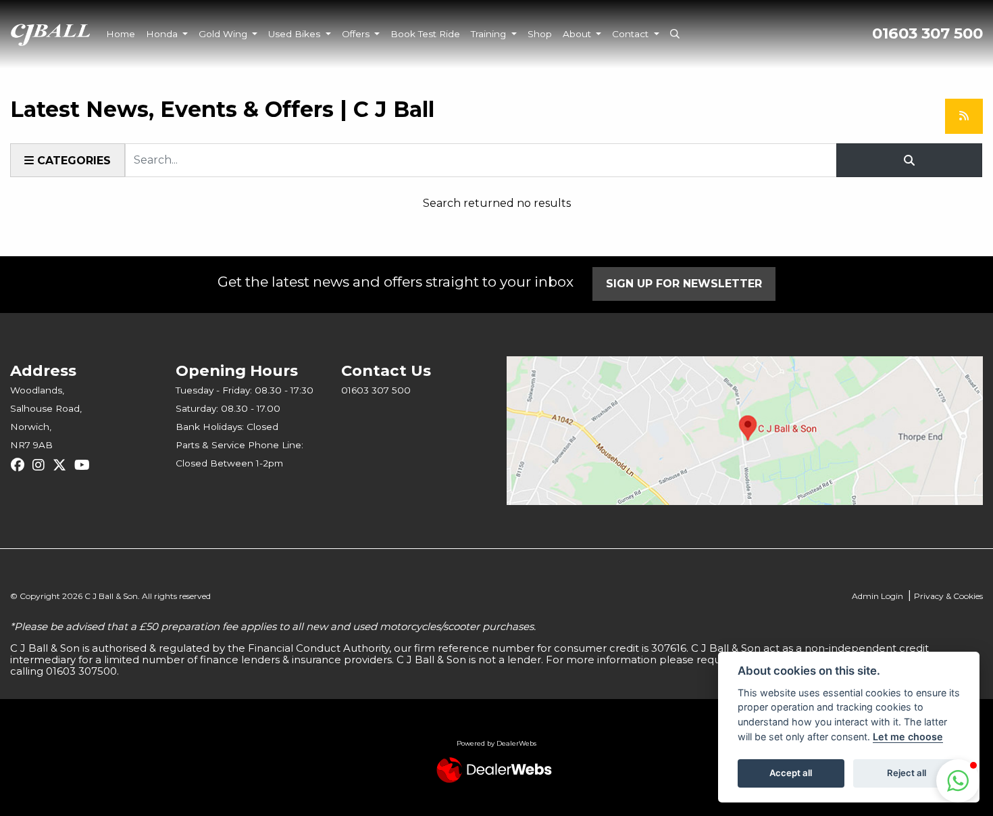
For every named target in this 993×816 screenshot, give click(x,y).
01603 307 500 (927, 33)
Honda (163, 33)
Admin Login (877, 596)
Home (120, 33)
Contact (631, 33)
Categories (72, 160)
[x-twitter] (63, 465)
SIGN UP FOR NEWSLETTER (684, 283)
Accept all (790, 772)
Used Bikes (295, 33)
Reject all (906, 772)
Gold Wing (224, 33)
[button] (957, 780)
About (578, 33)
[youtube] (85, 465)
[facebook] (21, 465)
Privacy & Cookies (948, 596)
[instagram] (42, 465)
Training (490, 33)
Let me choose (908, 736)
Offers (357, 33)
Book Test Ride (425, 33)
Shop (540, 33)
